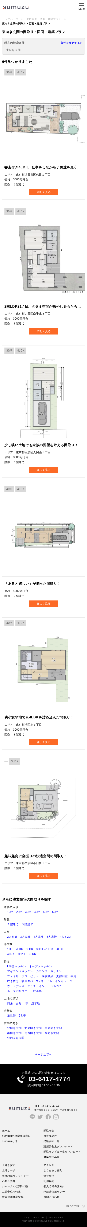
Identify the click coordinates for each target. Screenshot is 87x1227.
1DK (11, 949)
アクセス (49, 1165)
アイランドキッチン (21, 971)
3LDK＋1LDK (46, 949)
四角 (11, 1003)
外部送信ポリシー (54, 1191)
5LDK (34, 954)
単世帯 (13, 1015)
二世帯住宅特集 (11, 1191)
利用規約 (49, 1181)
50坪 (47, 912)
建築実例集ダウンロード (58, 1146)
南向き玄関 (15, 1033)
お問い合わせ (52, 1196)
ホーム (6, 1130)
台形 (20, 1003)
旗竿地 (37, 1003)
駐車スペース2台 (34, 981)
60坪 (56, 912)
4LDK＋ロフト (18, 954)
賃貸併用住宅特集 (12, 1196)
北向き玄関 (15, 1028)
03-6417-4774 (49, 1079)
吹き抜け (14, 981)
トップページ (10, 19)
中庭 (75, 976)
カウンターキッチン (50, 971)
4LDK (62, 949)
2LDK (21, 949)
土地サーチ (8, 1170)
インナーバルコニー (53, 986)
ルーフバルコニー (20, 991)
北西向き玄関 (17, 1037)
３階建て (29, 924)
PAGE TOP (73, 1206)
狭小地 (39, 991)
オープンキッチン (42, 966)
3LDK (31, 949)
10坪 (11, 912)
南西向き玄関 (34, 1033)
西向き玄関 (53, 1033)
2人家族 (13, 936)
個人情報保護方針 (54, 1186)
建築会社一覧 (52, 1141)
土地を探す (8, 1165)
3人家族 (26, 936)
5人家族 (53, 936)
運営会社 (49, 1175)
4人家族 (40, 936)
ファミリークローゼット (24, 976)
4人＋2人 (67, 936)
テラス (33, 986)
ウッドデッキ (17, 986)
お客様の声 (50, 1135)
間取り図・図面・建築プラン (44, 19)
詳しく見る (44, 192)
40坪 (38, 912)
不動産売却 (8, 1181)
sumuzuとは (9, 1141)
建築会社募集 (52, 1157)
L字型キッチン (18, 966)
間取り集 (49, 1130)
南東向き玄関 (55, 1028)
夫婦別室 (63, 976)
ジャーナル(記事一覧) (15, 1186)
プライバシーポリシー (33, 1217)
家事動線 (49, 976)
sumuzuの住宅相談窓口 (16, 1135)
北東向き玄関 (34, 1028)
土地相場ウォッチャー (15, 1175)
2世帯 (24, 1015)
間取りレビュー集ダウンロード (62, 1151)
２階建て (14, 924)
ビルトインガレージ (60, 981)
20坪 (20, 912)
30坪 (29, 912)
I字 (27, 1003)
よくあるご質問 (53, 1170)
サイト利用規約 (56, 1217)
